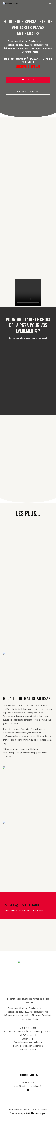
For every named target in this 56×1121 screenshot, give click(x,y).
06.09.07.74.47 (28, 1082)
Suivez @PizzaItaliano (22, 904)
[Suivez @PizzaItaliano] (7, 899)
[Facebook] (28, 1089)
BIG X (27, 1113)
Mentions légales (38, 1113)
